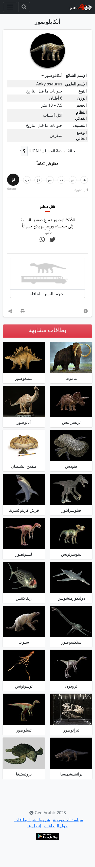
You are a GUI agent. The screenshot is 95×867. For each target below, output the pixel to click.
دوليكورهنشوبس (71, 598)
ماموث (71, 378)
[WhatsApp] (42, 239)
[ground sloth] (24, 621)
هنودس (71, 466)
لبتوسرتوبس (71, 554)
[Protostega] (24, 753)
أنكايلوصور (53, 75)
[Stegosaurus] (24, 357)
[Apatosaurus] (24, 401)
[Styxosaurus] (71, 621)
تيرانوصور (71, 730)
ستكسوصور (71, 642)
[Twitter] (52, 239)
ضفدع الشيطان (24, 466)
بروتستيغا (24, 774)
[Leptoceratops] (71, 533)
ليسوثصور (23, 554)
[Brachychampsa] (71, 753)
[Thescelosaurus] (24, 709)
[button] (85, 311)
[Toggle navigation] (24, 7)
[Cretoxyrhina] (24, 489)
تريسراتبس (71, 422)
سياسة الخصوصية (68, 820)
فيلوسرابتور (71, 510)
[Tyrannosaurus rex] (71, 709)
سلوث (23, 642)
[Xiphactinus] (24, 577)
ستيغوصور (23, 378)
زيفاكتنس (24, 598)
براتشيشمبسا (71, 774)
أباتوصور (24, 422)
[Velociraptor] (71, 489)
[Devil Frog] (24, 445)
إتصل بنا (34, 826)
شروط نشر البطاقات (32, 820)
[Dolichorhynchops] (71, 577)
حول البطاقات (56, 826)
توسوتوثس (23, 686)
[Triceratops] (71, 401)
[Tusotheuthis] (24, 665)
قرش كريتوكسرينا (24, 510)
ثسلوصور (23, 730)
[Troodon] (71, 665)
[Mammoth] (71, 357)
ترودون (71, 686)
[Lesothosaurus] (24, 533)
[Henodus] (71, 445)
